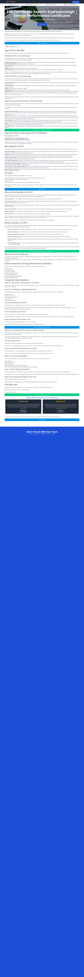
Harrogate (7, 392)
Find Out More (42, 189)
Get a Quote (42, 24)
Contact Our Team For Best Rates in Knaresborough (42, 251)
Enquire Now (42, 423)
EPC (49, 40)
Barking (15, 392)
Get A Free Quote (42, 419)
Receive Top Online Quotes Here (42, 394)
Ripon (11, 392)
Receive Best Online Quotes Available (42, 130)
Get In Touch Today (42, 43)
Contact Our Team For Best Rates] (42, 327)
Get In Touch (75, 2)
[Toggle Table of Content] (17, 47)
